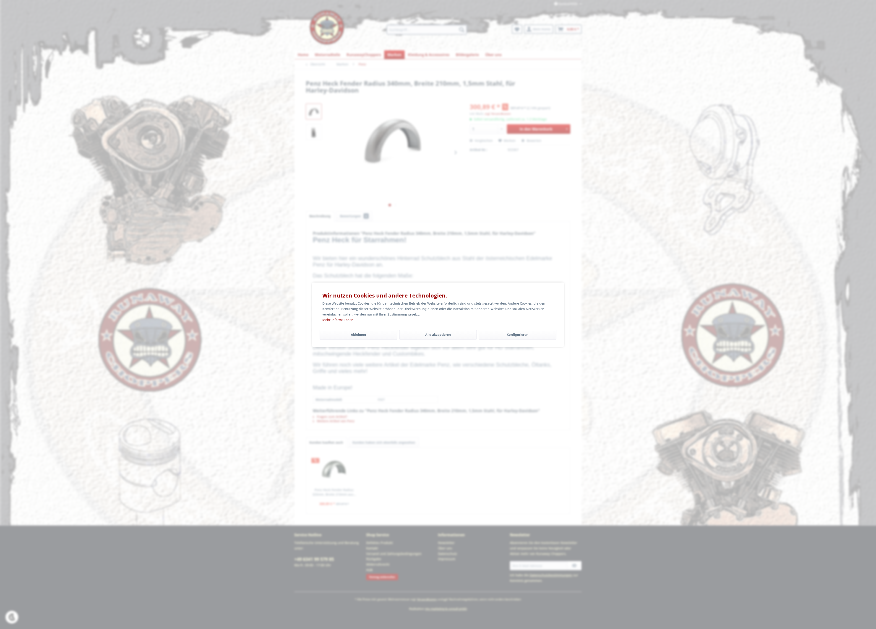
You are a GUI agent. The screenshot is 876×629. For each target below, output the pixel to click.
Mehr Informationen (337, 320)
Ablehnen (358, 334)
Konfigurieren (517, 334)
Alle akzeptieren (438, 334)
